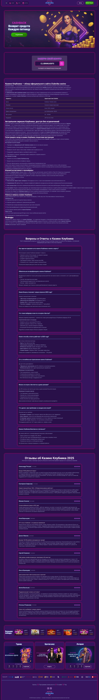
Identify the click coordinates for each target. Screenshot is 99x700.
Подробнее (26, 666)
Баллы (34, 684)
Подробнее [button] (19, 34)
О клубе (59, 684)
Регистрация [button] (89, 3)
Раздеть (49, 666)
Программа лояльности (47, 684)
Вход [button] (80, 3)
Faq (65, 684)
